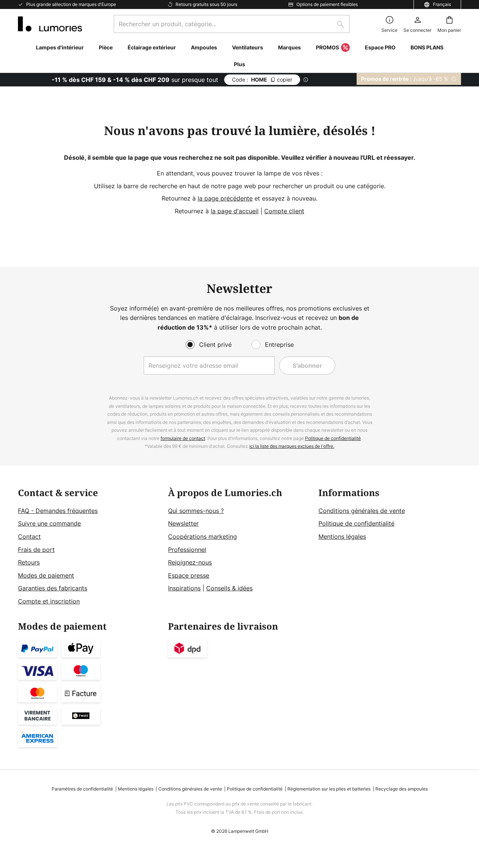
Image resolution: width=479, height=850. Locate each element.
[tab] (89, 547)
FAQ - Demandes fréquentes (58, 511)
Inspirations (184, 588)
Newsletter (183, 523)
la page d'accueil (235, 211)
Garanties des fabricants (52, 588)
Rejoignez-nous (190, 562)
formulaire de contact (183, 438)
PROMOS (327, 47)
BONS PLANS (427, 47)
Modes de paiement (46, 575)
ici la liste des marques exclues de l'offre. (291, 446)
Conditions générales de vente (361, 511)
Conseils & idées (229, 588)
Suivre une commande (49, 523)
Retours (29, 562)
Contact (29, 536)
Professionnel (187, 549)
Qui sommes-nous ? (196, 511)
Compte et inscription (49, 601)
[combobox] (231, 24)
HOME (262, 79)
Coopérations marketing (202, 536)
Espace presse (188, 575)
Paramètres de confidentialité (82, 789)
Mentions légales (342, 536)
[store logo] (50, 23)
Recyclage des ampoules (401, 789)
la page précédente (225, 198)
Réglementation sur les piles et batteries (328, 789)
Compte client (284, 211)
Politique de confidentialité (333, 438)
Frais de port (36, 549)
